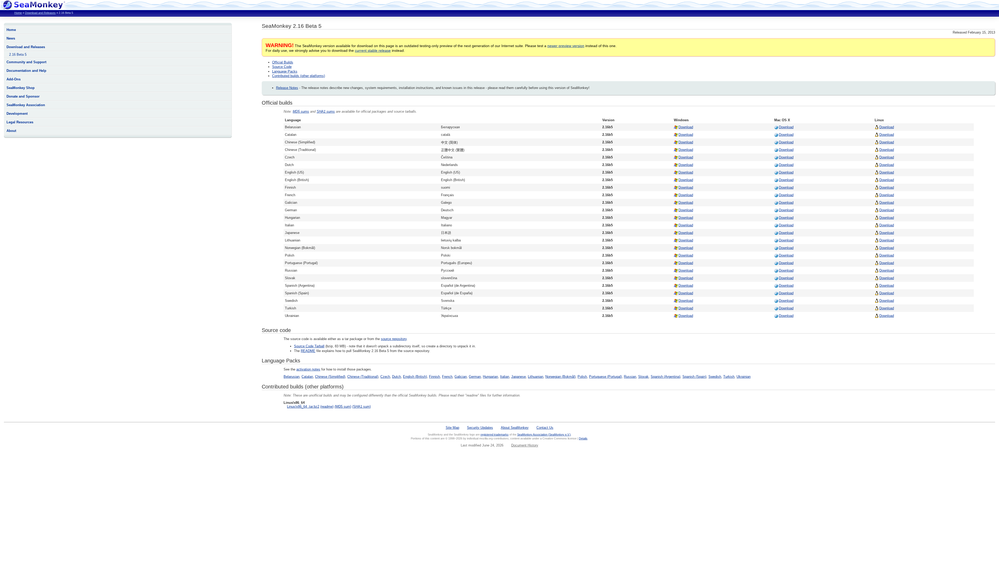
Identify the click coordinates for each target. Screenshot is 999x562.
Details (583, 438)
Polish (582, 377)
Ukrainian (744, 377)
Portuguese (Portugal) (605, 377)
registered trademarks (495, 434)
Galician (460, 377)
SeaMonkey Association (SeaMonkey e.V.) (544, 434)
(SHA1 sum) (361, 406)
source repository (394, 339)
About (11, 131)
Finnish (434, 377)
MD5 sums (301, 111)
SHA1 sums (326, 111)
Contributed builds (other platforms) (298, 76)
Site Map (452, 428)
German (475, 377)
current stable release (373, 50)
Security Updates (480, 428)
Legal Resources (20, 122)
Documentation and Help (26, 71)
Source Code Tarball (309, 346)
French (447, 377)
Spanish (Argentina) (665, 377)
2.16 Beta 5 (18, 54)
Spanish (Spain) (694, 377)
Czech (385, 377)
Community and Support (26, 62)
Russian (630, 377)
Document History (524, 445)
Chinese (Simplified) (330, 377)
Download (685, 127)
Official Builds (282, 62)
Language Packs (284, 71)
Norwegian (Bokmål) (560, 377)
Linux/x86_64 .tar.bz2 (303, 406)
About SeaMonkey (515, 428)
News (11, 38)
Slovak (643, 377)
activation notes (308, 369)
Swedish (714, 377)
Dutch (396, 377)
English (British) (415, 377)
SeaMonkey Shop (21, 88)
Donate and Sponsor (23, 96)
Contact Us (544, 428)
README (308, 351)
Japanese (518, 377)
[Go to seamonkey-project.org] (34, 8)
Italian (504, 377)
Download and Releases (40, 12)
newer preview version (565, 46)
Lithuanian (535, 377)
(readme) (327, 406)
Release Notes (287, 88)
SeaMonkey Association (26, 105)
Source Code (282, 67)
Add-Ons (14, 79)
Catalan (307, 377)
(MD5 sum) (343, 406)
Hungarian (490, 377)
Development (17, 114)
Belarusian (291, 377)
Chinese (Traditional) (362, 377)
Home (18, 12)
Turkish (728, 377)
